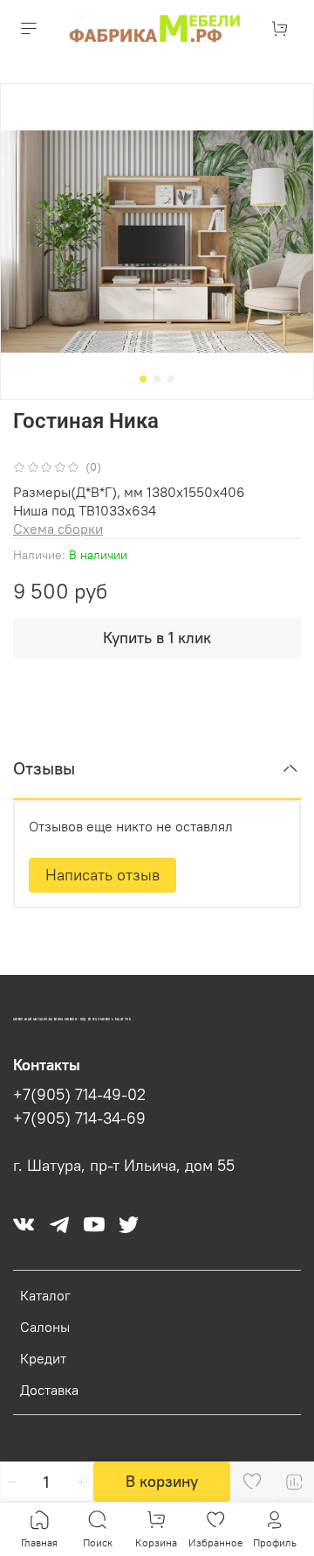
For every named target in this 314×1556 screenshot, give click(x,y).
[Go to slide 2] (157, 378)
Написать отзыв (102, 875)
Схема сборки (58, 528)
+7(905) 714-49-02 (79, 1094)
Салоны (45, 1326)
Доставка (49, 1389)
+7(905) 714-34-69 (79, 1118)
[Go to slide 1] (143, 378)
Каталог (45, 1295)
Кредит (43, 1358)
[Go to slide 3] (170, 378)
